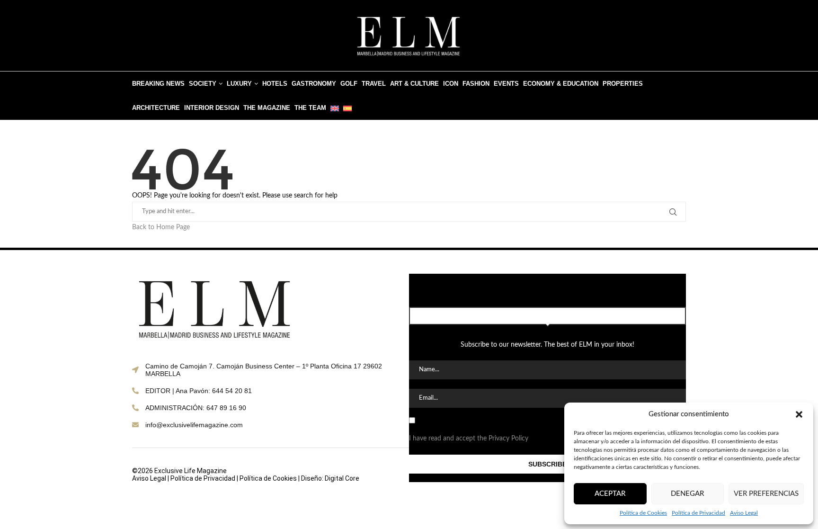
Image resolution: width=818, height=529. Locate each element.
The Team (310, 107)
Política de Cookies (643, 513)
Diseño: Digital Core (330, 478)
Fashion (475, 83)
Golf (348, 83)
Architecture (156, 107)
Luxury (239, 83)
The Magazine (266, 107)
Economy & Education (560, 83)
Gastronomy (314, 83)
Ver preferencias (766, 493)
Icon (450, 83)
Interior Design (211, 107)
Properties (623, 83)
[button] (799, 414)
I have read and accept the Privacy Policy (468, 438)
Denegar (687, 493)
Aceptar (610, 493)
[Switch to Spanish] (347, 108)
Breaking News (158, 83)
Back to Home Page (161, 227)
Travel (374, 83)
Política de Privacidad (698, 513)
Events (506, 83)
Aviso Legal (744, 513)
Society (202, 83)
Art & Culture (414, 83)
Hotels (274, 83)
